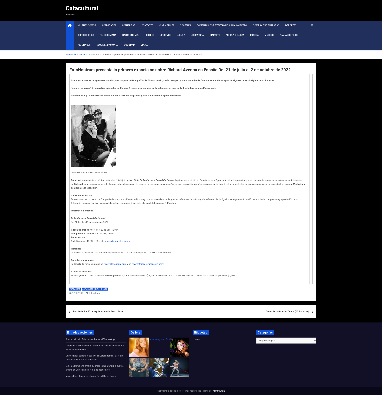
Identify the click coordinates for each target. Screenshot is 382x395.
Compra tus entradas (266, 25)
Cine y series (166, 25)
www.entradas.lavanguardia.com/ (148, 264)
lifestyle (165, 35)
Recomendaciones (107, 45)
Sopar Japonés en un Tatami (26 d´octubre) (287, 311)
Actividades (109, 25)
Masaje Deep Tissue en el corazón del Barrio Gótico (91, 376)
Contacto (147, 25)
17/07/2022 (78, 293)
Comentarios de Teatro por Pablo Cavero (222, 25)
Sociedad (129, 45)
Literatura (197, 35)
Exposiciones (86, 35)
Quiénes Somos (87, 25)
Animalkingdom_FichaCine (162, 339)
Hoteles (149, 35)
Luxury (181, 35)
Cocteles (185, 25)
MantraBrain (219, 390)
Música (254, 35)
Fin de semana (108, 35)
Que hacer (84, 45)
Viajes (144, 45)
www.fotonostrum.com (118, 241)
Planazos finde (288, 35)
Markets (215, 35)
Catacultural (82, 8)
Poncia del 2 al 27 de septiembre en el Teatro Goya (98, 311)
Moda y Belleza (235, 35)
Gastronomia (130, 35)
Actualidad (128, 25)
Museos (269, 35)
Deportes (290, 25)
